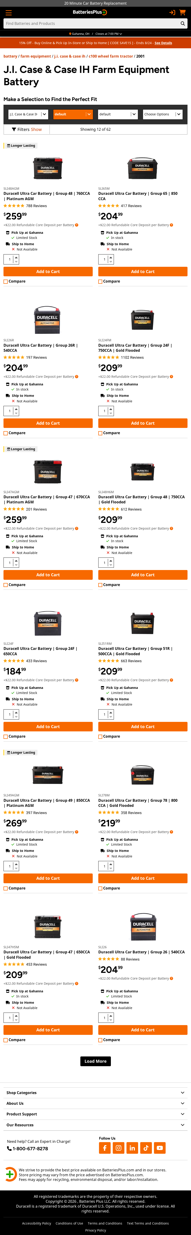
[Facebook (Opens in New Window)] (105, 1148)
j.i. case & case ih (69, 56)
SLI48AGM (11, 188)
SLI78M (104, 795)
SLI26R (8, 340)
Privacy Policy (95, 1230)
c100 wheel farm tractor (111, 56)
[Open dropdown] (76, 225)
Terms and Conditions (105, 1223)
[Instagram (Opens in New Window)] (118, 1148)
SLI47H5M (11, 947)
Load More (96, 1061)
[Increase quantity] (16, 257)
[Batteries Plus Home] (90, 12)
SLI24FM (104, 340)
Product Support (22, 1114)
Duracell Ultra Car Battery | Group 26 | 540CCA (141, 952)
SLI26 (102, 947)
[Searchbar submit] (183, 23)
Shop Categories (22, 1092)
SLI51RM (105, 643)
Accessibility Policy (36, 1223)
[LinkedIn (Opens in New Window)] (132, 1148)
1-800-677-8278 (30, 1148)
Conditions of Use (69, 1223)
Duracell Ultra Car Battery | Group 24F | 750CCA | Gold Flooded (135, 348)
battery (10, 56)
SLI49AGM (11, 795)
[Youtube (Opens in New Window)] (160, 1148)
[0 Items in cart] (182, 12)
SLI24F (8, 643)
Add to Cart (48, 271)
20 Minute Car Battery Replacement (95, 3)
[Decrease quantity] (16, 261)
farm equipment (35, 56)
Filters (23, 129)
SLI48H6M (106, 492)
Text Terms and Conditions (148, 1223)
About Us (15, 1103)
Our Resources (20, 1124)
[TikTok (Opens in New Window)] (146, 1148)
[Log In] (172, 12)
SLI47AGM (11, 492)
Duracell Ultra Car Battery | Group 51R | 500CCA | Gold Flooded (135, 651)
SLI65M (104, 188)
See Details (163, 43)
